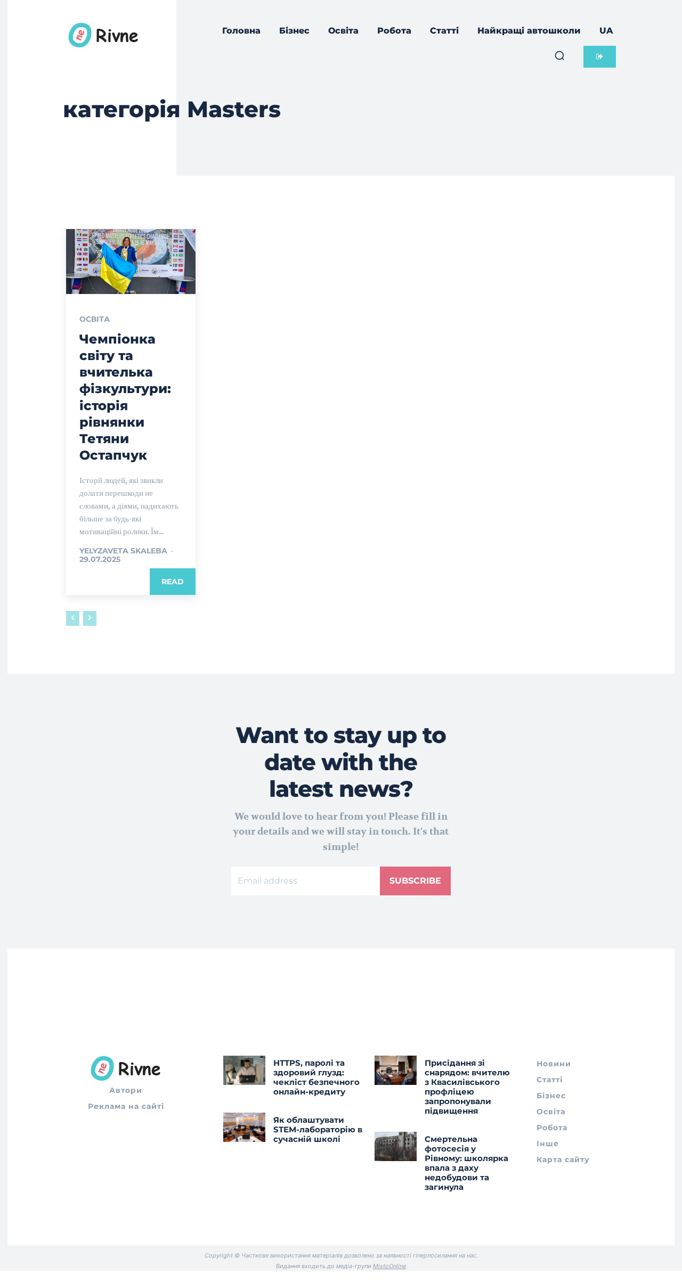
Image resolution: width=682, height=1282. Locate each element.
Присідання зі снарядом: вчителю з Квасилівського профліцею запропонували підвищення (467, 1087)
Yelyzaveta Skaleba (123, 551)
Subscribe (415, 881)
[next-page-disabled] (89, 618)
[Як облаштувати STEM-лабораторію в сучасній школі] (244, 1127)
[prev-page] (72, 618)
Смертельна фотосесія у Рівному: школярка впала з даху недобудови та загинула (466, 1163)
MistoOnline (389, 1266)
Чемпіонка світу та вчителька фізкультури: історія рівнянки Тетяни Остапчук (125, 397)
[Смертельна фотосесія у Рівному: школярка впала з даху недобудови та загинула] (396, 1146)
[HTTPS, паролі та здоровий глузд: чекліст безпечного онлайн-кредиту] (244, 1070)
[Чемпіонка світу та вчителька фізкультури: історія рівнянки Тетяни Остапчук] (131, 261)
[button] (559, 55)
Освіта (94, 319)
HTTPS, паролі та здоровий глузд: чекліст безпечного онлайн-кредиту (316, 1077)
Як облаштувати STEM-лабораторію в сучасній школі (317, 1129)
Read (172, 581)
